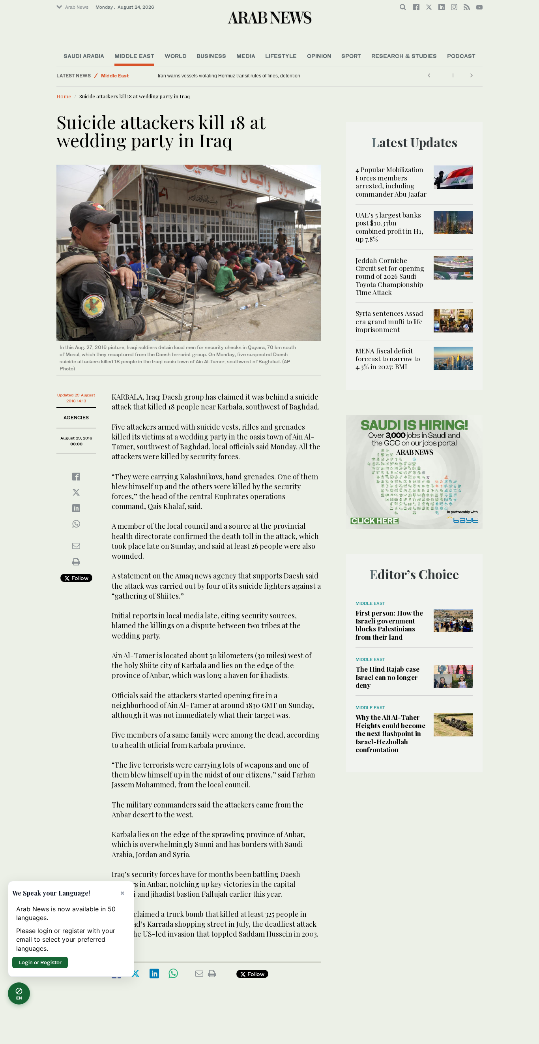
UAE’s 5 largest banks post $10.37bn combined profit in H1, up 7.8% (389, 226)
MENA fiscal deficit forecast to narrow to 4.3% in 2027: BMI (388, 358)
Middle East (134, 56)
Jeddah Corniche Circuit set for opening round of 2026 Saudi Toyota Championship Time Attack (390, 276)
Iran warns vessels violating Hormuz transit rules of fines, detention (229, 76)
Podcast (461, 56)
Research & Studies (404, 56)
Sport (351, 56)
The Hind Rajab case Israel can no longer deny (387, 677)
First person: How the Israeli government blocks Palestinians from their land (389, 624)
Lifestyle (281, 56)
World (176, 56)
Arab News (76, 7)
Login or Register (40, 962)
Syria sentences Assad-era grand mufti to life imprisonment (391, 321)
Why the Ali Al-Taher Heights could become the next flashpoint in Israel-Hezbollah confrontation (390, 733)
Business (211, 56)
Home (63, 96)
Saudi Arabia (84, 56)
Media (245, 56)
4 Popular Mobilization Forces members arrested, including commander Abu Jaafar (391, 181)
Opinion (319, 56)
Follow (79, 578)
